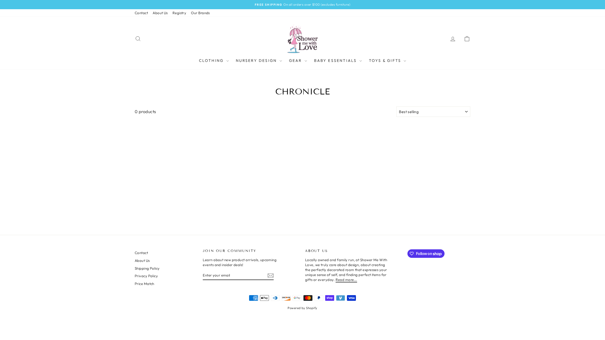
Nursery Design (257, 60)
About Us (160, 13)
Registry (179, 13)
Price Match (144, 283)
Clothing (212, 60)
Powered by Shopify (302, 308)
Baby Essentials (336, 60)
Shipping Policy (147, 268)
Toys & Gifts (386, 60)
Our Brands (200, 13)
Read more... (346, 279)
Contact (141, 13)
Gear (296, 60)
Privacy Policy (146, 276)
